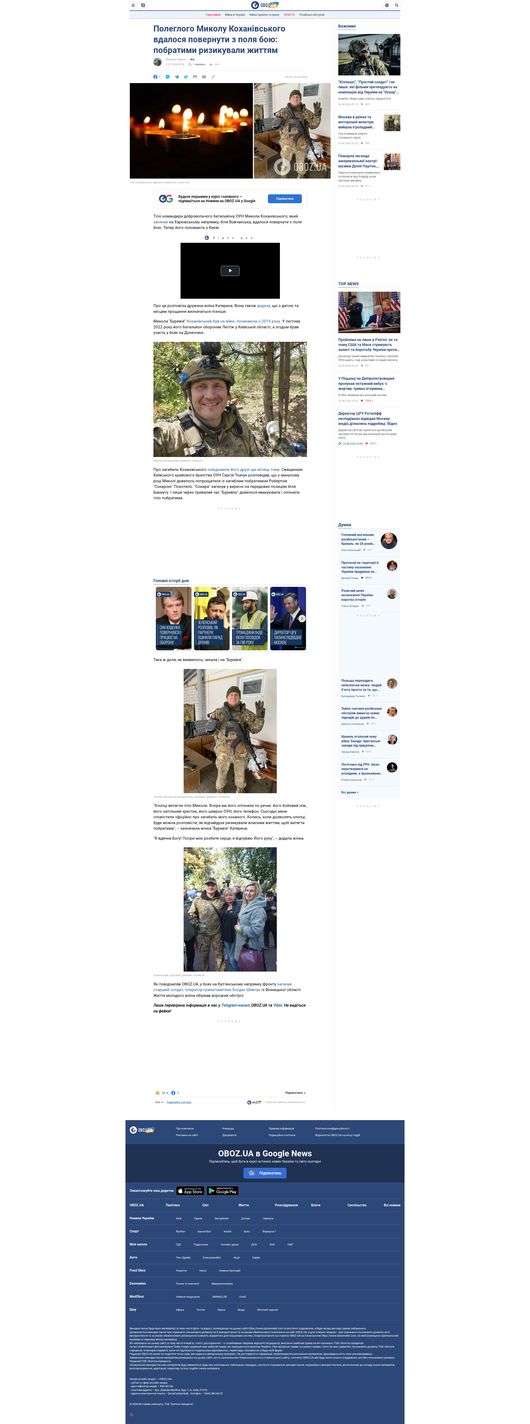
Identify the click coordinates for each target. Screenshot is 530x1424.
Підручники (201, 1244)
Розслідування (286, 1205)
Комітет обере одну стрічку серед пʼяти (364, 98)
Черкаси (268, 1218)
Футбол (180, 1231)
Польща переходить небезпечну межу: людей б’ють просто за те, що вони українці (361, 685)
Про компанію (185, 1128)
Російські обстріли (311, 14)
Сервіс (256, 1257)
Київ (178, 1218)
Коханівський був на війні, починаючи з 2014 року (233, 321)
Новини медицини (188, 1296)
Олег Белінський (351, 550)
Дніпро (245, 1218)
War (192, 59)
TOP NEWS (348, 283)
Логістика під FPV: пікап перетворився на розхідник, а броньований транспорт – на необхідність (361, 769)
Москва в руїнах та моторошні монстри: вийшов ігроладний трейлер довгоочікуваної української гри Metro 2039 (357, 122)
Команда (228, 1128)
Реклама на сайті (187, 1135)
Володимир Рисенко (353, 696)
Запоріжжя (222, 1218)
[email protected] (178, 1393)
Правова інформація (281, 1128)
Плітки (200, 1309)
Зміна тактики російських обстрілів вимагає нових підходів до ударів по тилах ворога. (361, 713)
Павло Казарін (350, 606)
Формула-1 (269, 1231)
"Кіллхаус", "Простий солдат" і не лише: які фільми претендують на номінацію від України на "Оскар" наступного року (367, 87)
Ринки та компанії (187, 1283)
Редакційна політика (179, 1102)
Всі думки (348, 792)
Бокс (247, 1231)
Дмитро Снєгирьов (352, 724)
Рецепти (181, 1270)
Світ (205, 1205)
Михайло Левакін (176, 59)
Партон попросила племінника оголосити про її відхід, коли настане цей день (359, 176)
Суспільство (357, 1205)
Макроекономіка (222, 1283)
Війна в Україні (235, 14)
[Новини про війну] (254, 1103)
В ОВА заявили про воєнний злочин (362, 395)
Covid (242, 1296)
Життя (243, 1205)
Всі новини (392, 1205)
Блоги (315, 1205)
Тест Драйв (183, 1257)
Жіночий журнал (267, 1309)
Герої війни (213, 14)
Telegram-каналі (235, 1005)
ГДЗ (178, 1244)
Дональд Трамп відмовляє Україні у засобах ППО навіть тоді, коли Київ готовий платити (368, 358)
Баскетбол (204, 1231)
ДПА (254, 1244)
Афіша (180, 1309)
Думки (344, 524)
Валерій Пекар (349, 578)
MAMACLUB (219, 1296)
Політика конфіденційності (332, 1128)
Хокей (227, 1231)
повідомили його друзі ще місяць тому (243, 469)
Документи (229, 1135)
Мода (241, 1309)
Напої (202, 1270)
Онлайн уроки (230, 1244)
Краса (221, 1309)
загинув (160, 222)
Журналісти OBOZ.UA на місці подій (337, 1135)
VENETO (289, 14)
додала (263, 305)
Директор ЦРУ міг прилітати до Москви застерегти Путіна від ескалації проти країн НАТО (367, 434)
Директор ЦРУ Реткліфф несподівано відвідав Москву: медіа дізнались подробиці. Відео (367, 418)
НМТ (290, 1244)
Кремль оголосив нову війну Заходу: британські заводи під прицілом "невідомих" (360, 741)
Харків (198, 1218)
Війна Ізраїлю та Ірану (264, 14)
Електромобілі (212, 1257)
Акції (237, 1257)
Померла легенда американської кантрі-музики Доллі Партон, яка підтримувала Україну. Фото (358, 161)
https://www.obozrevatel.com (266, 1328)
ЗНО (272, 1244)
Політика (173, 1205)
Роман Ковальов (351, 779)
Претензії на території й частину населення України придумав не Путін (359, 567)
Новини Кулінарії (229, 1270)
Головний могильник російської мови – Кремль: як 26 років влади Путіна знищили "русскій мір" (359, 539)
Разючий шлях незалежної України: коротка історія (357, 595)
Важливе (347, 26)
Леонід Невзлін (350, 752)
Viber (277, 1005)
